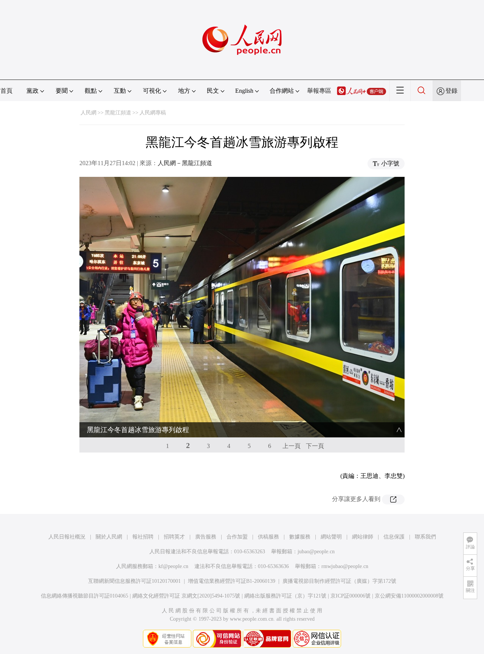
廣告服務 (205, 537)
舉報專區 (319, 90)
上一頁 (291, 446)
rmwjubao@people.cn (344, 566)
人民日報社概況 (66, 537)
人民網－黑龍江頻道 (185, 163)
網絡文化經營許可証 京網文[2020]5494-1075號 (186, 596)
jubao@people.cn (316, 551)
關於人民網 (109, 537)
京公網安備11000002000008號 (409, 596)
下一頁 (315, 446)
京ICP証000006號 (350, 596)
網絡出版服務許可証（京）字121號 (285, 596)
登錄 (451, 90)
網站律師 (362, 537)
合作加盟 (237, 537)
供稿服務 (268, 537)
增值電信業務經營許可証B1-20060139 (231, 581)
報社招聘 (143, 537)
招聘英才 (174, 537)
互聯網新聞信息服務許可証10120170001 (134, 581)
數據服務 (299, 537)
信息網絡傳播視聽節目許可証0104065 (84, 596)
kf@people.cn (173, 566)
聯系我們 (425, 537)
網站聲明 (331, 537)
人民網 (88, 113)
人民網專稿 (153, 113)
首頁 (6, 90)
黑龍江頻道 (118, 113)
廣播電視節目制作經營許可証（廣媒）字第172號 (339, 581)
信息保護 (394, 537)
